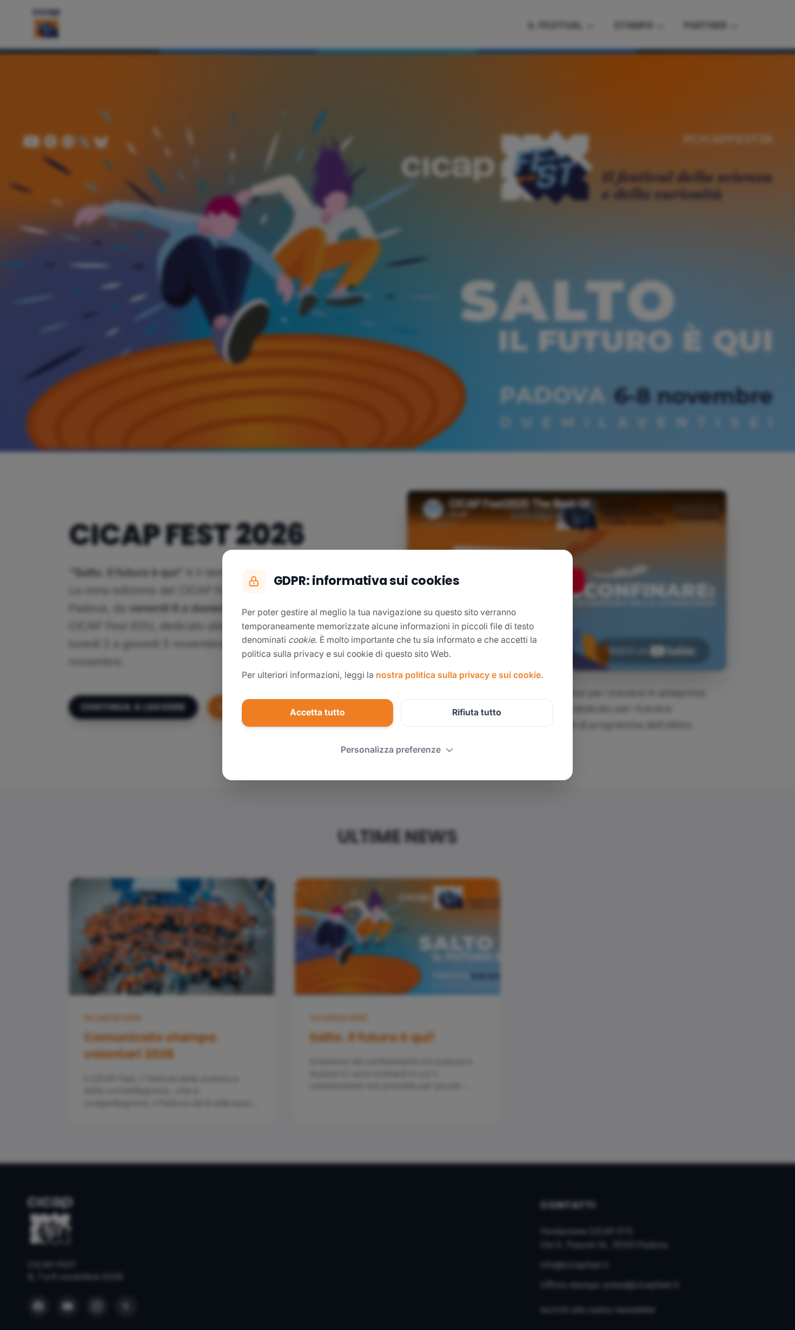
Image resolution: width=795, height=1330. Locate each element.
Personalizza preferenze (391, 750)
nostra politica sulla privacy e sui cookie (458, 675)
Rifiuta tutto (476, 712)
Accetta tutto (317, 712)
